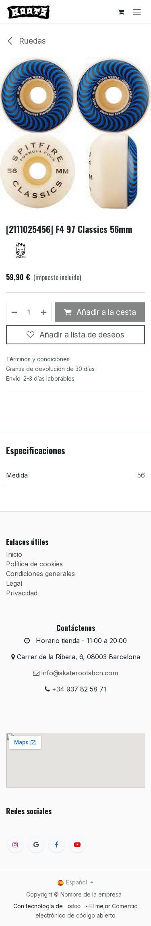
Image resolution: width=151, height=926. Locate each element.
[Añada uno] (44, 312)
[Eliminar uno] (13, 312)
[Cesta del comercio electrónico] (121, 12)
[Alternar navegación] (137, 11)
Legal (14, 583)
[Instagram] (15, 844)
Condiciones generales (40, 574)
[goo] (36, 844)
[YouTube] (77, 844)
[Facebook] (57, 844)
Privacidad (21, 593)
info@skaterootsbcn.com (78, 673)
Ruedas (31, 41)
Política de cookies (34, 564)
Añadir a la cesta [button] (105, 312)
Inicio (14, 554)
